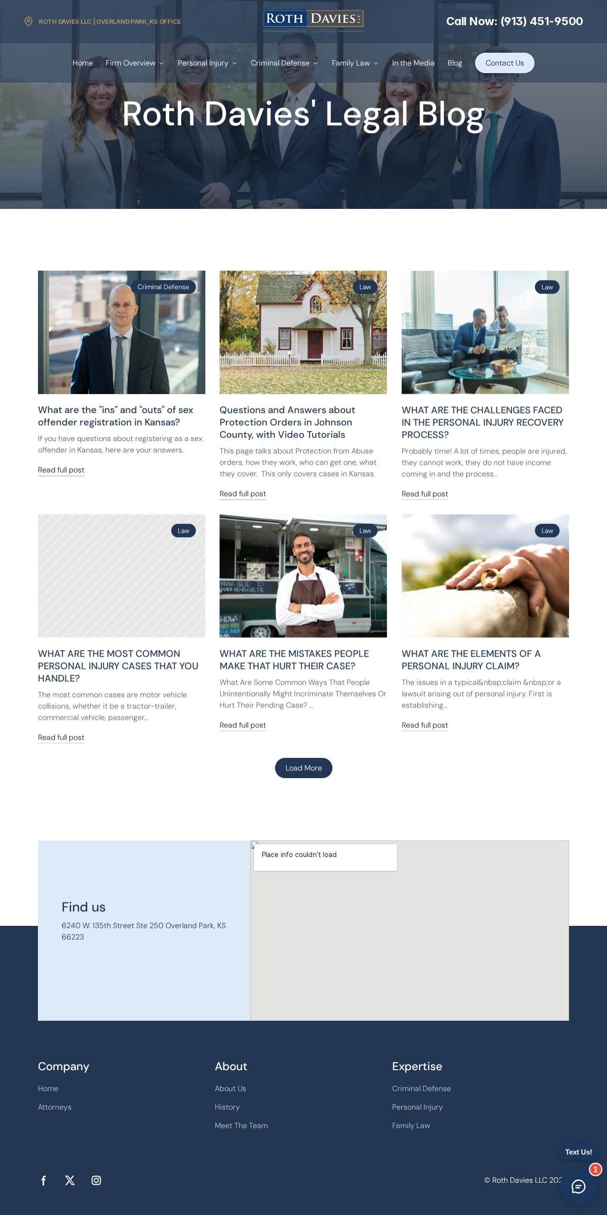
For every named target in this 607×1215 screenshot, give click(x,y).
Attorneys (55, 1107)
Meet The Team (241, 1125)
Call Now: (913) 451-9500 (514, 21)
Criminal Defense (280, 63)
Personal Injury (203, 63)
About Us (230, 1088)
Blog (455, 63)
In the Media (413, 63)
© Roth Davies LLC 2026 (526, 1180)
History (227, 1107)
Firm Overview (131, 63)
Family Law (351, 63)
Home (83, 63)
